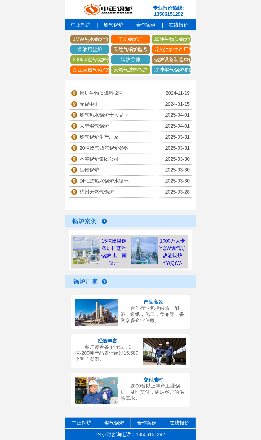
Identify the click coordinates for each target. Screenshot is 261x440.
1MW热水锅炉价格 (91, 39)
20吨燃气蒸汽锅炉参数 (104, 148)
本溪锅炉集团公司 (99, 159)
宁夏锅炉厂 (130, 39)
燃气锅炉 (113, 25)
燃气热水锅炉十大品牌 (104, 115)
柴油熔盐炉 (90, 49)
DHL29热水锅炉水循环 (104, 181)
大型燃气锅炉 (94, 126)
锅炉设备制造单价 (172, 59)
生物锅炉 (89, 170)
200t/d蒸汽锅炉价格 (91, 59)
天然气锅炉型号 (130, 49)
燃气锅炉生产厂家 (99, 137)
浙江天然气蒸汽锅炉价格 (91, 69)
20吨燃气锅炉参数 (172, 69)
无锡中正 (89, 104)
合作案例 (146, 25)
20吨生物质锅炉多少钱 (172, 39)
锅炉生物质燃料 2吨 (101, 93)
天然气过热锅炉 (130, 69)
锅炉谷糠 (130, 59)
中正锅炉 (81, 25)
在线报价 (178, 25)
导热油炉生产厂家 (172, 49)
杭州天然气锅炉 (97, 192)
